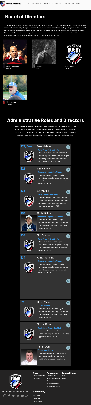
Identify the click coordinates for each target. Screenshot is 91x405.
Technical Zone (51, 375)
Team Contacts (38, 401)
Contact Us (37, 378)
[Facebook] (9, 395)
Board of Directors (39, 381)
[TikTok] (26, 395)
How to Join (37, 398)
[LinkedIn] (18, 395)
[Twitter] (13, 395)
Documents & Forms (39, 375)
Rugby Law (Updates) (53, 383)
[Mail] (68, 147)
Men (63, 375)
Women (64, 378)
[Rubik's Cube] (3, 4)
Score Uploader (51, 381)
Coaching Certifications (53, 378)
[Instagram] (4, 395)
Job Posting (37, 395)
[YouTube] (22, 395)
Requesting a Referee (53, 386)
